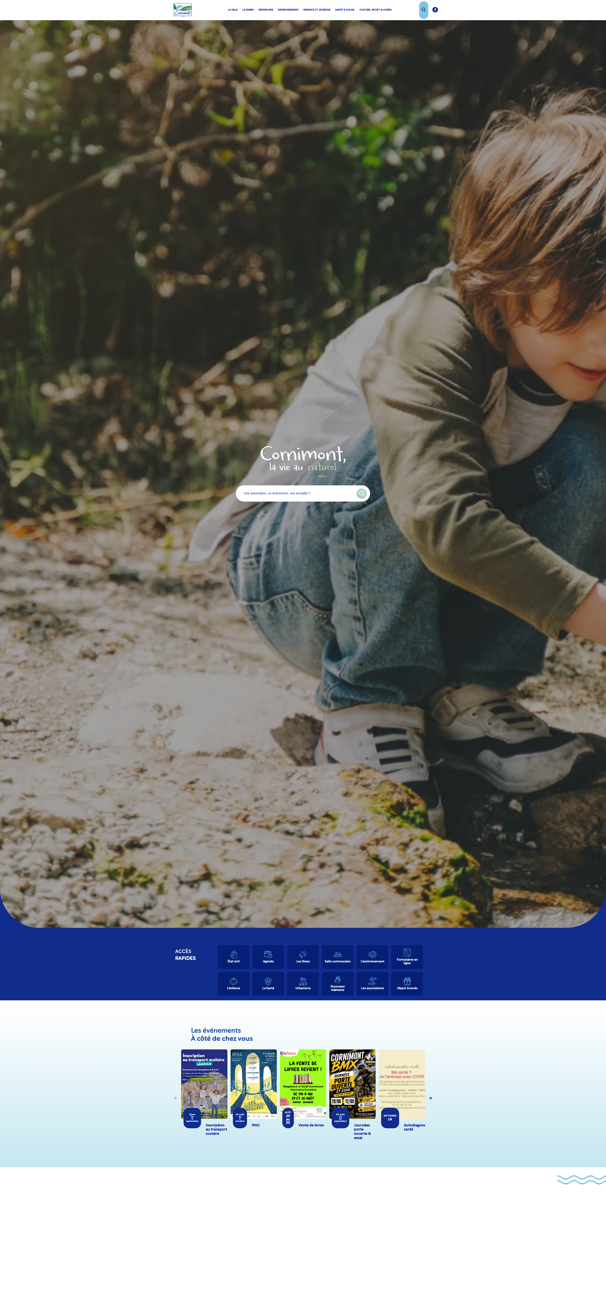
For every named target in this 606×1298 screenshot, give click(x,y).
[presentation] (175, 1098)
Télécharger (323, 1251)
